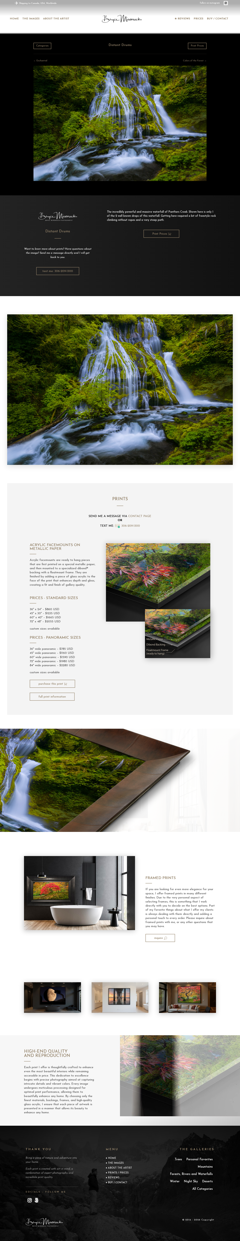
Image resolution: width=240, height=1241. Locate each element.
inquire (158, 938)
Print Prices (197, 46)
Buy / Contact (217, 19)
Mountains (205, 1166)
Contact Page (139, 516)
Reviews (113, 1178)
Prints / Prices (118, 1173)
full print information (52, 696)
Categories (42, 46)
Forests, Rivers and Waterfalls (191, 1174)
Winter (175, 1181)
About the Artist (56, 19)
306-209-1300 (130, 526)
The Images (116, 1163)
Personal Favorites (199, 1159)
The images (31, 19)
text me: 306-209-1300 (57, 271)
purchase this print (51, 684)
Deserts (207, 1181)
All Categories (202, 1189)
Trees (178, 1159)
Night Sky (191, 1181)
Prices (198, 19)
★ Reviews (182, 19)
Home (14, 19)
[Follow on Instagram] (226, 3)
